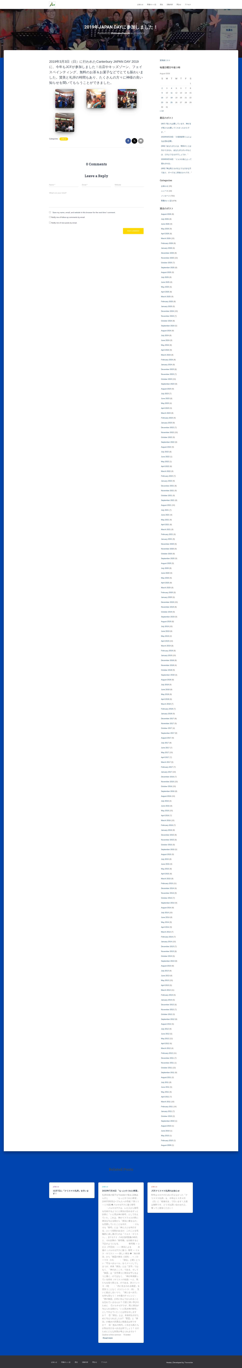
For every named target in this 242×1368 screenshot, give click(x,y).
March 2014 (166, 932)
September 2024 (167, 326)
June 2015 (165, 864)
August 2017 (166, 738)
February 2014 (167, 937)
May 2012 (165, 1039)
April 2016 (165, 815)
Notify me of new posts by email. (64, 223)
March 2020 (166, 588)
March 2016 (166, 820)
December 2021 (167, 486)
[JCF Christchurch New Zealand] (52, 4)
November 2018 (167, 665)
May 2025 (165, 287)
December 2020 (167, 544)
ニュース (164, 191)
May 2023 (165, 403)
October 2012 (166, 1014)
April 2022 (165, 466)
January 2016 (166, 830)
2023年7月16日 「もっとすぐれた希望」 (120, 1190)
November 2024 (167, 316)
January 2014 (166, 942)
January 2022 (166, 481)
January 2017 (166, 772)
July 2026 (165, 219)
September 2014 (167, 903)
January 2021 (166, 539)
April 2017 (165, 757)
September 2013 (167, 961)
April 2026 (165, 234)
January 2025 (166, 306)
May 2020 (165, 578)
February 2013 (167, 995)
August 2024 (166, 331)
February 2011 (167, 1107)
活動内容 (170, 4)
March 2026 (166, 238)
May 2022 (165, 462)
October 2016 (166, 786)
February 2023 (167, 418)
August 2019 (166, 621)
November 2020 (167, 549)
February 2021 (167, 534)
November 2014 (167, 893)
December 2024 (167, 311)
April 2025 (165, 292)
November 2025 (167, 258)
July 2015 (165, 859)
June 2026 (165, 224)
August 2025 (166, 272)
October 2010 (166, 1116)
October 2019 (166, 612)
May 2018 (165, 694)
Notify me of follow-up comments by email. (68, 217)
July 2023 (165, 394)
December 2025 (167, 253)
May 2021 (165, 520)
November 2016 (167, 782)
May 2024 (165, 345)
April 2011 (165, 1097)
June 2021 (165, 515)
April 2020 (165, 583)
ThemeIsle (188, 1362)
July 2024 (165, 335)
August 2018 (166, 680)
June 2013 (165, 976)
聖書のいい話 (151, 4)
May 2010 (165, 1136)
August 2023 (166, 389)
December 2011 (167, 1058)
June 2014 (165, 917)
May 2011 (165, 1092)
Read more (108, 1338)
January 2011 (166, 1111)
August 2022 (166, 447)
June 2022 (165, 457)
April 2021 (165, 524)
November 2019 (167, 607)
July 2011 (165, 1082)
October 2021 (166, 495)
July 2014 (165, 912)
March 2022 (166, 471)
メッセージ (165, 196)
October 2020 (166, 554)
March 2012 (166, 1048)
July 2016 (165, 801)
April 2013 (165, 985)
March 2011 (166, 1102)
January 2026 (166, 248)
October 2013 (166, 956)
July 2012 (165, 1029)
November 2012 (167, 1010)
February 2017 (167, 767)
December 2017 (167, 718)
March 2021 (166, 529)
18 (172, 98)
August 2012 (166, 1024)
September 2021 (167, 500)
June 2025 (165, 282)
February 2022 (167, 476)
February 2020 (167, 592)
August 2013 (166, 966)
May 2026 (165, 229)
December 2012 (167, 1005)
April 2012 (165, 1043)
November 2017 (167, 723)
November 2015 (167, 840)
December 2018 (167, 660)
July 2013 (165, 971)
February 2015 (167, 883)
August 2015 (166, 854)
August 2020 (166, 563)
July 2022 (165, 452)
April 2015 (165, 874)
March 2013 (166, 990)
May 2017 (165, 752)
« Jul (162, 111)
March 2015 (166, 879)
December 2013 (167, 946)
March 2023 (166, 413)
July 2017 (165, 743)
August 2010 (166, 1126)
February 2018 (167, 709)
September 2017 (167, 733)
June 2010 (165, 1131)
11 (172, 93)
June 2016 (165, 806)
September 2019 (167, 617)
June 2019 (165, 631)
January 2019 (166, 655)
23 (162, 102)
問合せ (179, 4)
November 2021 (167, 491)
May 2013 (165, 980)
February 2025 (167, 301)
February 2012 (167, 1053)
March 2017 (166, 762)
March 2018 (166, 704)
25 (172, 102)
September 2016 (167, 791)
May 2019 (165, 636)
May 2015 (165, 869)
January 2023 (166, 423)
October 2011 (166, 1068)
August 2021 (166, 505)
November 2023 (167, 374)
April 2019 (165, 641)
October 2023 (166, 379)
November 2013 (167, 951)
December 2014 (167, 888)
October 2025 (166, 263)
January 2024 (166, 365)
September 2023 (167, 384)
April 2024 (165, 350)
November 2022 (167, 432)
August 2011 (166, 1077)
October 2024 (166, 321)
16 (162, 98)
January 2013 (166, 1000)
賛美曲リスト (165, 60)
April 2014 (165, 927)
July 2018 (165, 685)
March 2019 (166, 646)
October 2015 (166, 845)
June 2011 (165, 1087)
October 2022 (166, 437)
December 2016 (167, 777)
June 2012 (165, 1034)
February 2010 (167, 1140)
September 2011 (167, 1072)
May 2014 (165, 922)
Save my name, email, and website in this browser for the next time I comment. (84, 212)
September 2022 (167, 442)
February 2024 (167, 360)
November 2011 (167, 1063)
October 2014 (166, 898)
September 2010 (167, 1121)
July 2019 (165, 626)
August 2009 (166, 1145)
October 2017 (166, 728)
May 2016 (165, 811)
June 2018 (165, 689)
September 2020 (167, 558)
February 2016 (167, 825)
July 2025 (165, 277)
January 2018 (166, 714)
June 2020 (165, 573)
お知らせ (140, 4)
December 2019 (167, 602)
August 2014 (166, 908)
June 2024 (165, 340)
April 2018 (165, 699)
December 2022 (167, 427)
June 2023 (165, 398)
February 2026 (167, 243)
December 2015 (167, 835)
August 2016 (166, 796)
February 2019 (167, 651)
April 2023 (165, 408)
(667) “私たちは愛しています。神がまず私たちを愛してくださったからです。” (176, 128)
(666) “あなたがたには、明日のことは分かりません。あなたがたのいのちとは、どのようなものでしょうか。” (176, 150)
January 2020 (166, 597)
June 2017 (165, 748)
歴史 (161, 4)
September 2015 (167, 849)
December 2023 (167, 369)
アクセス (188, 4)
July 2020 (165, 568)
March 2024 (166, 355)
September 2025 (167, 268)
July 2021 (165, 510)
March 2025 (166, 297)
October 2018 (166, 670)
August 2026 (166, 214)
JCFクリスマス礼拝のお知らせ (165, 1190)
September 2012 (167, 1019)
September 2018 (167, 675)
